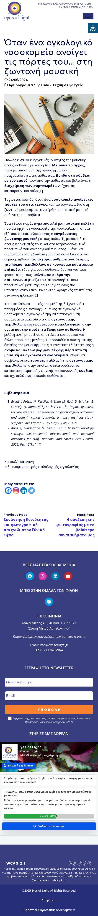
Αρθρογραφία (21, 85)
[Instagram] (16, 490)
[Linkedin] (23, 490)
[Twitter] (31, 490)
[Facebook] (8, 490)
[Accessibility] (93, 28)
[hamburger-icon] (88, 16)
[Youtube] (68, 576)
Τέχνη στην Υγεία (67, 85)
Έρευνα (42, 85)
